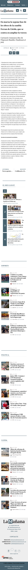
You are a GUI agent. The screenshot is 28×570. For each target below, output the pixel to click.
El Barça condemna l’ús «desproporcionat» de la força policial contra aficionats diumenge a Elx (18, 329)
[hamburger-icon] (24, 10)
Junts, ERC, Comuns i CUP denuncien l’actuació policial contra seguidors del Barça (17, 379)
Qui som (3, 5)
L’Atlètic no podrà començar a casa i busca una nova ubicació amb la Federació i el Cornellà (18, 278)
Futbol (3, 274)
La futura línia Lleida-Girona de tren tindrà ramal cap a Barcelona (16, 238)
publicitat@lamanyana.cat (17, 543)
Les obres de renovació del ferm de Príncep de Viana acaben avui (18, 492)
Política (3, 362)
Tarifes (23, 5)
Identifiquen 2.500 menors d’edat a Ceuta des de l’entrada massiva (18, 416)
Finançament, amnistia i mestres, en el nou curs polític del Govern (18, 393)
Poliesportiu (4, 300)
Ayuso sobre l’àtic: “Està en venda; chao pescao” (18, 404)
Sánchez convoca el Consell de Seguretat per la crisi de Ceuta (17, 365)
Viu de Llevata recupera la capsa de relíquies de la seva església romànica (16, 225)
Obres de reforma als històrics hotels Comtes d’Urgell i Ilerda (18, 451)
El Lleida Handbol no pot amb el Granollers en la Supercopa (17, 315)
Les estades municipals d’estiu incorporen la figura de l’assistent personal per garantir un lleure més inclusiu (18, 466)
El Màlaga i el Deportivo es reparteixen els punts (17, 291)
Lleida (14, 49)
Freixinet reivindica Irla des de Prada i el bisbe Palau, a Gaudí (17, 480)
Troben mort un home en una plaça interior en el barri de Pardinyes (16, 213)
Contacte (17, 5)
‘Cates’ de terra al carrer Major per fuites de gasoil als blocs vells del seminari (18, 504)
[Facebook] (8, 551)
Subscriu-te (10, 5)
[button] (20, 10)
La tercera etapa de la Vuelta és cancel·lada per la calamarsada (17, 303)
